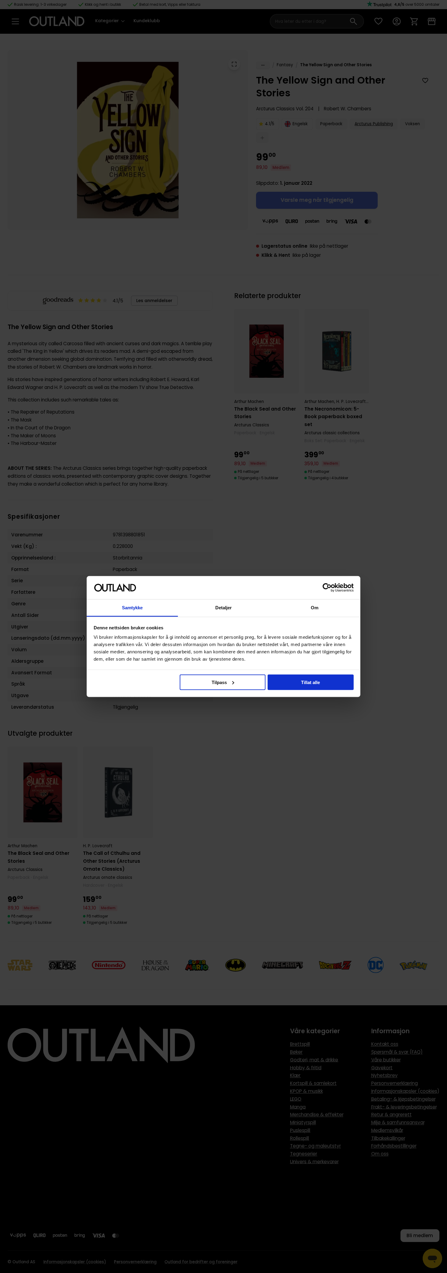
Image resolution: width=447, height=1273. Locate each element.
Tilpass (219, 682)
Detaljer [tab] (223, 607)
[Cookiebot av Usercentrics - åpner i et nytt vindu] (327, 587)
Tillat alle (310, 682)
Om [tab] (314, 607)
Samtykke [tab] (132, 607)
